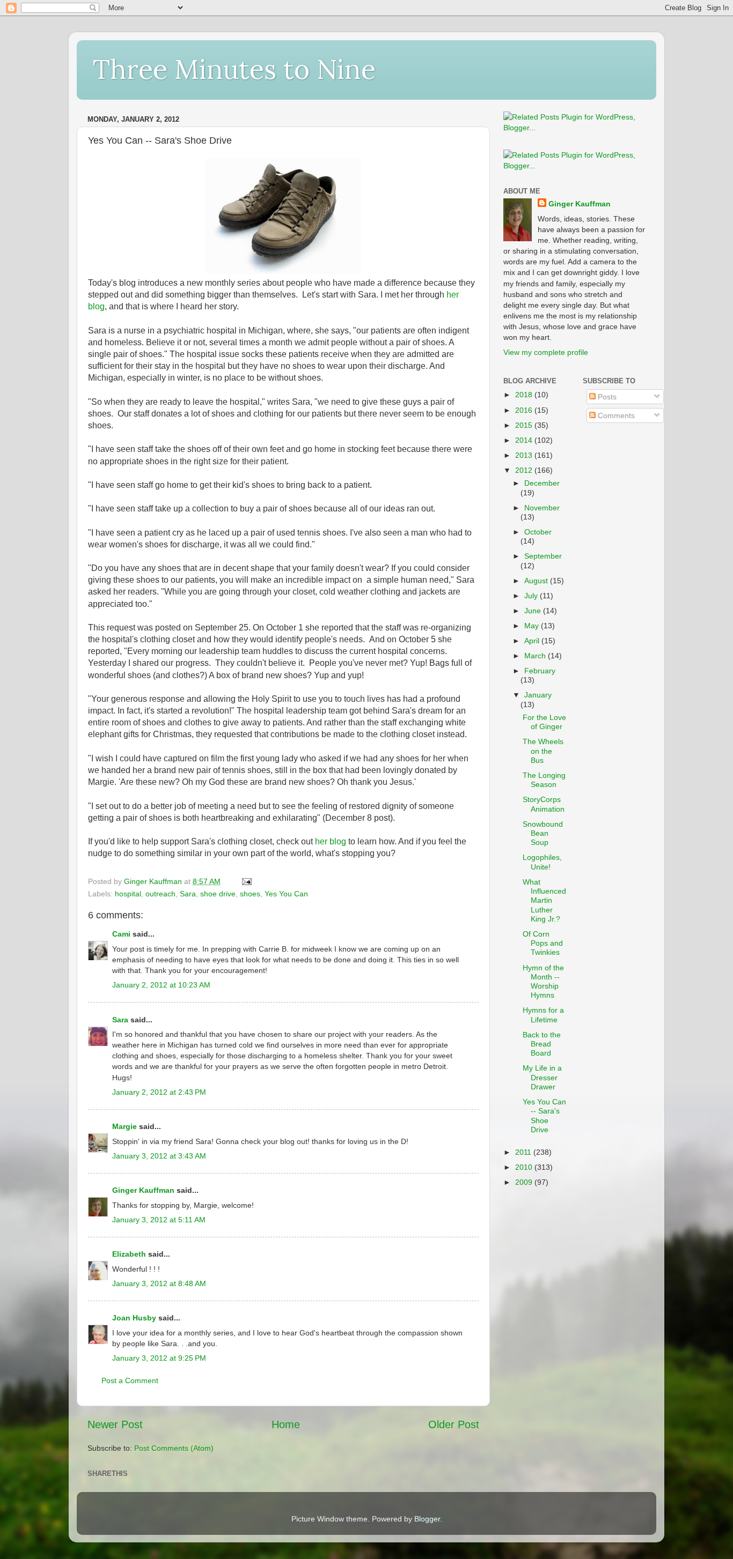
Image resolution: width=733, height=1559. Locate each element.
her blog (330, 841)
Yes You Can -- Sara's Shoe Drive (544, 1115)
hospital (128, 893)
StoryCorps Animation (544, 804)
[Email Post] (246, 881)
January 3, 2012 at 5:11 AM (159, 1219)
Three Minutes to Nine (234, 69)
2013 (524, 455)
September (543, 556)
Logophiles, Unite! (542, 862)
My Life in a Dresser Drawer (542, 1077)
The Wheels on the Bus (543, 750)
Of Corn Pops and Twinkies (543, 943)
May (532, 625)
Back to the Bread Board (542, 1044)
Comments (615, 415)
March (536, 655)
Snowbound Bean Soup (543, 833)
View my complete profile (545, 352)
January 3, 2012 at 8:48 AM (159, 1283)
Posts (606, 396)
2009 (524, 1182)
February (539, 670)
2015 (524, 425)
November (542, 507)
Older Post (453, 1424)
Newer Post (115, 1424)
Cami (121, 934)
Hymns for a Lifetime (543, 1014)
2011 (524, 1152)
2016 (524, 410)
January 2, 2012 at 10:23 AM (161, 985)
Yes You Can (286, 893)
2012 (524, 470)
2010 (524, 1167)
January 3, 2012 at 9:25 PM (159, 1358)
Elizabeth (129, 1254)
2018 (524, 394)
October (538, 532)
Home (286, 1424)
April (532, 640)
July (532, 595)
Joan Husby (134, 1317)
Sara (188, 893)
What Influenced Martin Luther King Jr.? (544, 900)
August (537, 580)
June (533, 610)
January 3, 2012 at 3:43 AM (159, 1156)
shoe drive (218, 893)
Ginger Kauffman (143, 1190)
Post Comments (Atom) (174, 1448)
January (538, 695)
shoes (250, 893)
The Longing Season (544, 780)
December (542, 483)
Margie (124, 1126)
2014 (524, 440)
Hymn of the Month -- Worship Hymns (543, 981)
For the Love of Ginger (544, 722)
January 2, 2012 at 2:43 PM (159, 1092)
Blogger (427, 1519)
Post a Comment (129, 1380)
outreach (160, 893)
